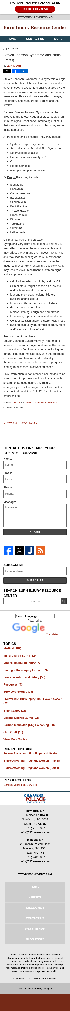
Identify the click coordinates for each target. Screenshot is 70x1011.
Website (35, 897)
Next (33, 423)
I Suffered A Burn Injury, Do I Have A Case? (32, 701)
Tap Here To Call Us (35, 8)
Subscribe (35, 580)
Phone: (8, 487)
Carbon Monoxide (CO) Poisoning (29, 725)
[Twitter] (19, 550)
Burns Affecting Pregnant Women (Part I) (31, 768)
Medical (16, 402)
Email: (7, 473)
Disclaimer (35, 907)
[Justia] (29, 550)
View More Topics (15, 739)
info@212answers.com (35, 832)
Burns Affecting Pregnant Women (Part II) (31, 760)
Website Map (35, 928)
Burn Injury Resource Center (35, 28)
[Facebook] (8, 550)
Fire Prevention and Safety (24, 677)
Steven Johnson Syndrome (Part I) (41, 402)
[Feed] (40, 550)
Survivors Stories (18, 691)
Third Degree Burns (20, 655)
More (58, 38)
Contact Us (35, 38)
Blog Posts (35, 939)
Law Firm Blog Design (34, 988)
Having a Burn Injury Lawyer (25, 670)
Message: (9, 502)
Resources (13, 684)
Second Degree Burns (21, 717)
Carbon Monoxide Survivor (20, 784)
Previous (10, 423)
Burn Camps (14, 710)
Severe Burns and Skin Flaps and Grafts (30, 753)
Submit (35, 532)
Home (12, 38)
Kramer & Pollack (48, 978)
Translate (52, 634)
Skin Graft (13, 732)
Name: (7, 458)
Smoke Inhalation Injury (22, 662)
